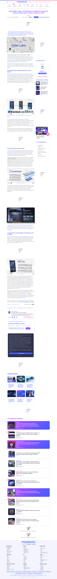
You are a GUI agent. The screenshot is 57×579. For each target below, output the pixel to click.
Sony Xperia (9, 552)
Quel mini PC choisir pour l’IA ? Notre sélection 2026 (44, 88)
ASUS (24, 547)
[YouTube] (29, 544)
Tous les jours (11, 325)
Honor (41, 550)
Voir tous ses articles (28, 317)
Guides (36, 1)
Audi (7, 555)
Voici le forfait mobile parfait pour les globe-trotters (11, 386)
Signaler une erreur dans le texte (13, 304)
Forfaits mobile (40, 149)
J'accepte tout (21, 353)
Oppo (8, 550)
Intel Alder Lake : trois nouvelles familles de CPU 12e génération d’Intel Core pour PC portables (11, 400)
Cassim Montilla (14, 311)
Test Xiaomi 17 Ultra (42, 571)
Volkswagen (9, 562)
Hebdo (19, 325)
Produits (30, 307)
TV (23, 554)
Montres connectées (10, 563)
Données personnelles (39, 575)
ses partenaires (15, 348)
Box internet (40, 154)
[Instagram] (24, 544)
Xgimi (25, 561)
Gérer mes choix (21, 355)
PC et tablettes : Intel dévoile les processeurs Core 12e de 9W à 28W (30, 386)
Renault (8, 560)
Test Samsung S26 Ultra (37, 573)
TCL (24, 560)
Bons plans (41, 1)
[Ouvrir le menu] (7, 2)
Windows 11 (24, 163)
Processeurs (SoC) (22, 307)
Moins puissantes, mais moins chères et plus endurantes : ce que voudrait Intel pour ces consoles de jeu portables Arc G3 (44, 93)
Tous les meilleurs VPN (42, 76)
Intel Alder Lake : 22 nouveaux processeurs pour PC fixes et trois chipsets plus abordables (21, 400)
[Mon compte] (14, 1)
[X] (22, 544)
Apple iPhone (9, 547)
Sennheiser (42, 560)
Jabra (41, 557)
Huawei (8, 568)
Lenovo (41, 549)
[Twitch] (31, 544)
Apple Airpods (42, 555)
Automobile (8, 554)
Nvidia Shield (26, 551)
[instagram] (10, 317)
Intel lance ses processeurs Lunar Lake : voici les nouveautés (29, 400)
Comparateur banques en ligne (21, 573)
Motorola (8, 549)
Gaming (24, 546)
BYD (7, 556)
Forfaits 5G (40, 146)
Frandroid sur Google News (24, 301)
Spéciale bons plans (27, 325)
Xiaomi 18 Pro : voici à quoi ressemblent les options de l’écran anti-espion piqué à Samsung (28, 492)
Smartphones (9, 546)
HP (40, 551)
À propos (20, 575)
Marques (11, 8)
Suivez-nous (36, 17)
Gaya (41, 566)
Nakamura (42, 568)
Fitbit (8, 566)
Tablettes (25, 563)
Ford (7, 558)
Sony (24, 559)
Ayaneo (25, 548)
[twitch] (8, 317)
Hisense (25, 555)
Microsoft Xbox (26, 549)
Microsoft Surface (43, 552)
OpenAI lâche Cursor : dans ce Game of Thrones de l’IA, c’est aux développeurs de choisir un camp (28, 444)
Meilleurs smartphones (42, 148)
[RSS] (27, 544)
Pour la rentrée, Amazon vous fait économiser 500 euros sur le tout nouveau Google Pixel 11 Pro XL (27, 501)
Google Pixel (9, 548)
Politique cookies (13, 351)
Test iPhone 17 (34, 571)
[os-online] (16, 317)
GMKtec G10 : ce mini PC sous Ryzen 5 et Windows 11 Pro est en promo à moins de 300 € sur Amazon (28, 482)
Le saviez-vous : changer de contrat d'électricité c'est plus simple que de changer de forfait (28, 453)
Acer (41, 547)
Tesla (8, 561)
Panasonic (25, 557)
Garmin (8, 567)
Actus (30, 1)
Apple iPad (25, 565)
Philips (25, 558)
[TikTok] (33, 544)
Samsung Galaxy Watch (10, 569)
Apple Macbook (42, 548)
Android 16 (48, 571)
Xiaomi (25, 562)
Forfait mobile (47, 1)
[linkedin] (12, 317)
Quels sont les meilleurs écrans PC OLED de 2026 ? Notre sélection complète (27, 472)
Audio (41, 554)
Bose (41, 556)
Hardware (10, 307)
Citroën (8, 557)
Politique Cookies (30, 575)
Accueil (8, 8)
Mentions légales (13, 575)
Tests (33, 1)
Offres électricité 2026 (41, 156)
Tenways (41, 569)
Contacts (24, 575)
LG (24, 556)
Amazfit (8, 565)
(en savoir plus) (27, 344)
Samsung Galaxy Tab (27, 568)
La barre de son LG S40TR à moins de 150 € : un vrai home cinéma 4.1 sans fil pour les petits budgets (28, 434)
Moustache (42, 567)
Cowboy (41, 565)
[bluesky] (14, 317)
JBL (41, 558)
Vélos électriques (43, 563)
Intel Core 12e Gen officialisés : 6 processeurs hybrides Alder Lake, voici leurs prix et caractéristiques (21, 386)
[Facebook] (26, 544)
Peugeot (8, 559)
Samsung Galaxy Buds (43, 559)
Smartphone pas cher (41, 151)
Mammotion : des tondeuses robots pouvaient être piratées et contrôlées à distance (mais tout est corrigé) (28, 463)
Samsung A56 (40, 145)
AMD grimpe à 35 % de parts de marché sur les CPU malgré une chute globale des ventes (44, 83)
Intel (15, 8)
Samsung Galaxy (9, 551)
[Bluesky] (34, 544)
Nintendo (25, 550)
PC (15, 307)
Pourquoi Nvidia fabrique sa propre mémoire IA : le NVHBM (28, 511)
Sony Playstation (26, 552)
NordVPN (42, 64)
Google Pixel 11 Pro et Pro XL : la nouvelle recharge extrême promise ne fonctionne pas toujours (27, 521)
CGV (46, 575)
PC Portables (42, 546)
